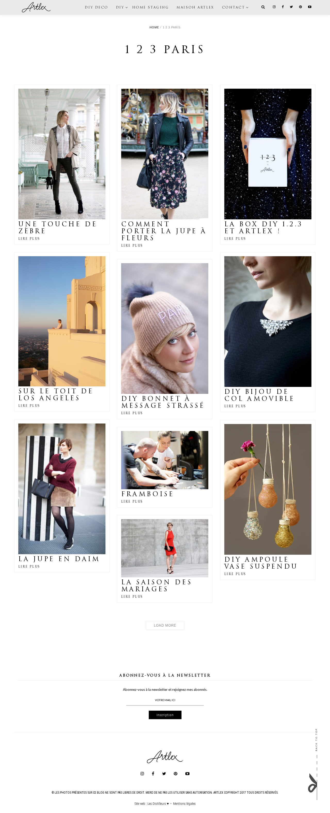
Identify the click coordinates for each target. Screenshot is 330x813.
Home (154, 27)
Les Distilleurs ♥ (158, 804)
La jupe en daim (59, 560)
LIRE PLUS (29, 238)
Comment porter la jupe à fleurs (164, 232)
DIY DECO (96, 7)
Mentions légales (184, 804)
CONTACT (233, 7)
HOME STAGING (150, 7)
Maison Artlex (195, 7)
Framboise (147, 495)
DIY (120, 7)
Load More (165, 625)
